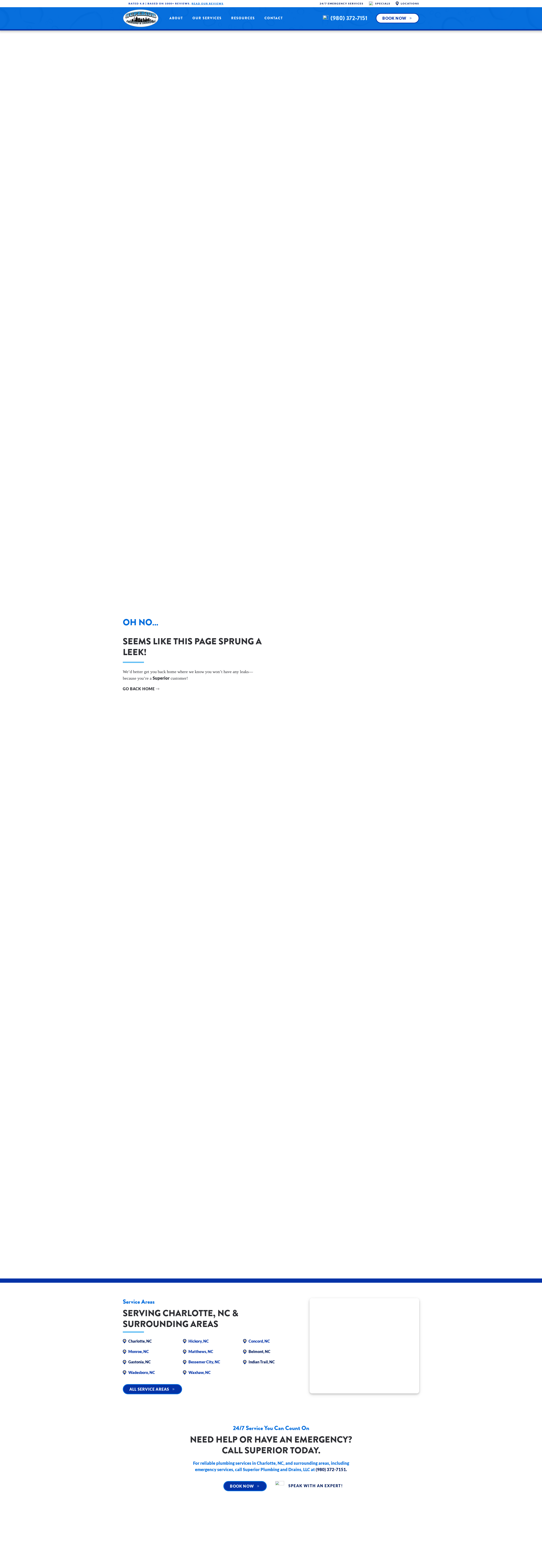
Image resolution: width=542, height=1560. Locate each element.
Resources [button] (243, 18)
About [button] (176, 18)
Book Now (394, 18)
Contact (273, 18)
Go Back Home (139, 688)
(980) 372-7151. (331, 1469)
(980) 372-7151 (348, 18)
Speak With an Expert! (315, 1485)
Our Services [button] (207, 18)
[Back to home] (141, 18)
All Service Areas (149, 1389)
